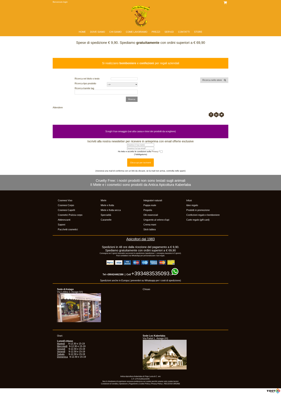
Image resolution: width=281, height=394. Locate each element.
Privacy (155, 151)
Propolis (147, 210)
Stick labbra (149, 229)
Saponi (61, 224)
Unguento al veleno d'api (156, 220)
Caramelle (106, 220)
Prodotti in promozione (198, 210)
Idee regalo (192, 205)
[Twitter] (221, 115)
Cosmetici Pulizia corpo (70, 215)
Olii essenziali (150, 215)
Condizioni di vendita (109, 384)
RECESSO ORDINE (172, 384)
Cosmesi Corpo (66, 205)
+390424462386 (115, 274)
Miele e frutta (107, 205)
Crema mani (149, 224)
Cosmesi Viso (65, 200)
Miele (103, 200)
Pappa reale (149, 205)
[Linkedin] (216, 115)
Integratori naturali (152, 200)
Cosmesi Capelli (66, 210)
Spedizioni (123, 384)
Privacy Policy (156, 384)
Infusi (189, 200)
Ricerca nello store (212, 80)
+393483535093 (150, 273)
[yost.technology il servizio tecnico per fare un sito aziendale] (273, 392)
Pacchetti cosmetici (68, 229)
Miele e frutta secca (111, 210)
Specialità (106, 215)
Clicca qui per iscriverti (140, 162)
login (65, 2)
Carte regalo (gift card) (197, 220)
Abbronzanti (64, 220)
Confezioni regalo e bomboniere (203, 215)
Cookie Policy (144, 384)
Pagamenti (133, 384)
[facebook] (211, 115)
